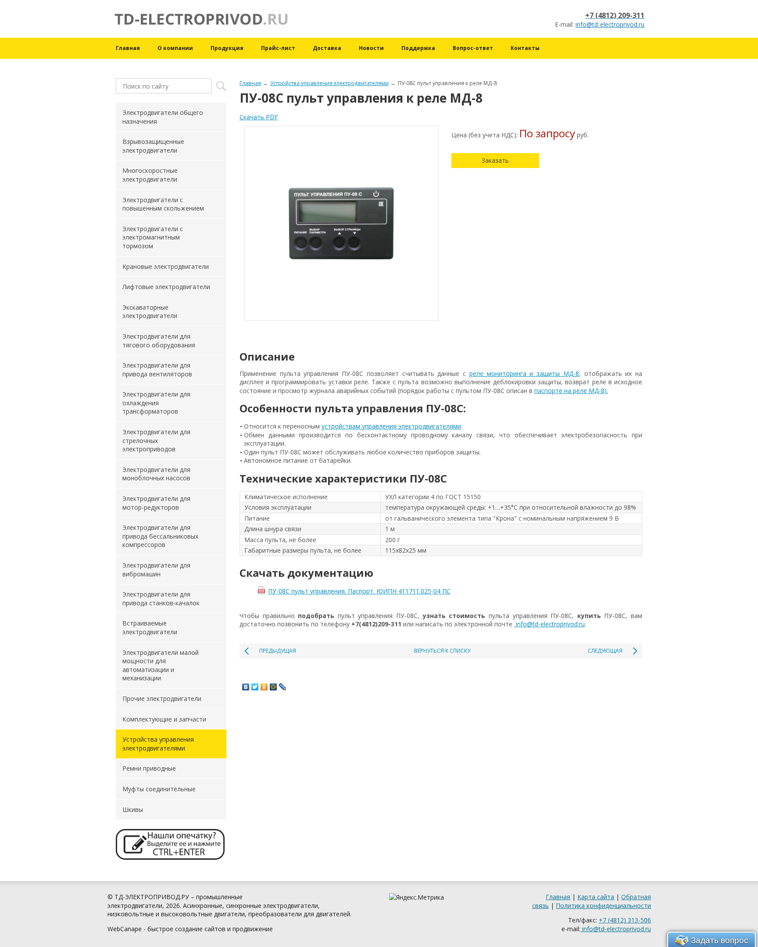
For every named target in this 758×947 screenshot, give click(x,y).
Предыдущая (277, 650)
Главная (128, 48)
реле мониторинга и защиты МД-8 (524, 373)
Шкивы (132, 809)
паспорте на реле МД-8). (571, 390)
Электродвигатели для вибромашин (156, 569)
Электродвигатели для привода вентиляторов (157, 369)
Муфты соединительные (159, 789)
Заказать (495, 160)
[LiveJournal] (282, 687)
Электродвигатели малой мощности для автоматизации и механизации (160, 665)
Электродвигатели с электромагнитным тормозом (152, 237)
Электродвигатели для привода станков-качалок (161, 598)
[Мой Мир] (273, 687)
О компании (175, 48)
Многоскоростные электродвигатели (150, 174)
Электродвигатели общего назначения (162, 116)
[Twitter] (255, 687)
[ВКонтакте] (245, 687)
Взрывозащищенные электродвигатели (153, 145)
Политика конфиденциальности (603, 905)
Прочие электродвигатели (161, 698)
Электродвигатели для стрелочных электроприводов (156, 440)
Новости (371, 48)
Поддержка (418, 48)
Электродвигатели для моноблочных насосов (156, 473)
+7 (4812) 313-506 (625, 920)
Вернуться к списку (442, 650)
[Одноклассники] (264, 687)
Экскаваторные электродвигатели (149, 311)
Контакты (525, 48)
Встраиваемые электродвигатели (149, 627)
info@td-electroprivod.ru (610, 24)
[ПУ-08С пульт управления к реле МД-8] (341, 223)
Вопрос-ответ (473, 48)
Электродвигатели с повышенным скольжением (163, 204)
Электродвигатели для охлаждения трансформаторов (156, 402)
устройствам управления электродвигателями (391, 426)
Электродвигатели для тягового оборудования (158, 340)
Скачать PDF (259, 117)
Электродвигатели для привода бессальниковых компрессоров (160, 536)
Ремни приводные (149, 768)
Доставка (327, 48)
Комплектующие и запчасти (164, 719)
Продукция (227, 48)
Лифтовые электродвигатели (166, 286)
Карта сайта (595, 897)
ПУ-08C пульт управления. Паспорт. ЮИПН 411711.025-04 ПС (359, 591)
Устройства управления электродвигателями (329, 82)
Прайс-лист (278, 48)
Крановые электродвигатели (165, 266)
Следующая (605, 650)
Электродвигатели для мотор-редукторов (156, 502)
